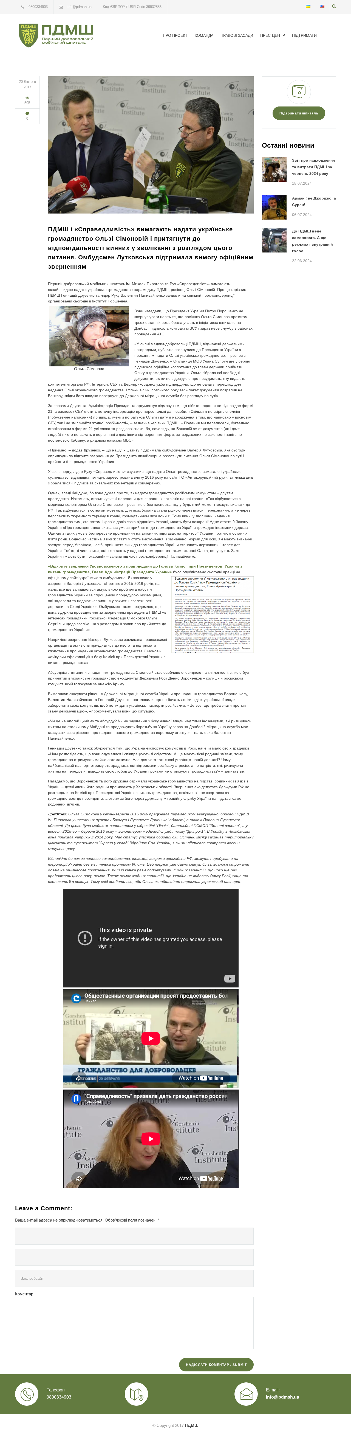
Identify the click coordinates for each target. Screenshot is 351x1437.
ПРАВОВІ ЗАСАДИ (236, 35)
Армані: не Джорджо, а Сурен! (314, 201)
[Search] (334, 6)
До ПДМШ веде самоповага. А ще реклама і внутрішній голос (312, 241)
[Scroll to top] (336, 1422)
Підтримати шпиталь (298, 113)
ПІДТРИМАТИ (304, 35)
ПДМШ (192, 1425)
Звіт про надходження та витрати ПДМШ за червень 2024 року (313, 167)
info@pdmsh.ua (282, 1397)
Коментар (24, 1294)
